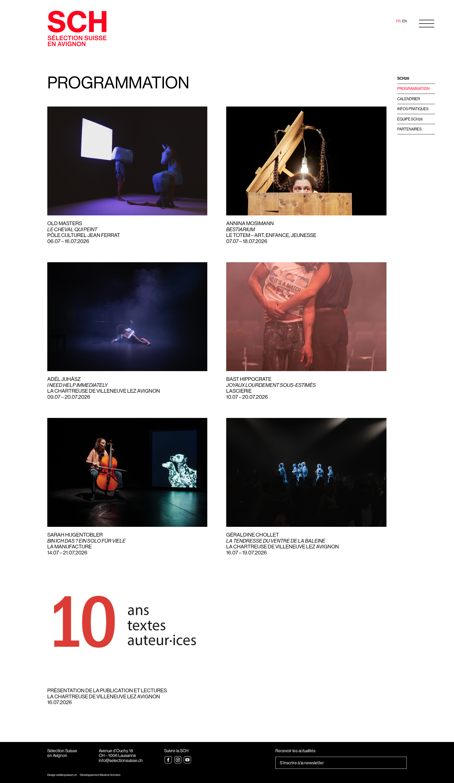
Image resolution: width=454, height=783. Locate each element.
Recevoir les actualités (295, 751)
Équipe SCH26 (410, 119)
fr (398, 21)
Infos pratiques (413, 109)
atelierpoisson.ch (66, 774)
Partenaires (409, 129)
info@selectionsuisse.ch (121, 760)
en (404, 21)
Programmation (413, 89)
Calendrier (408, 99)
